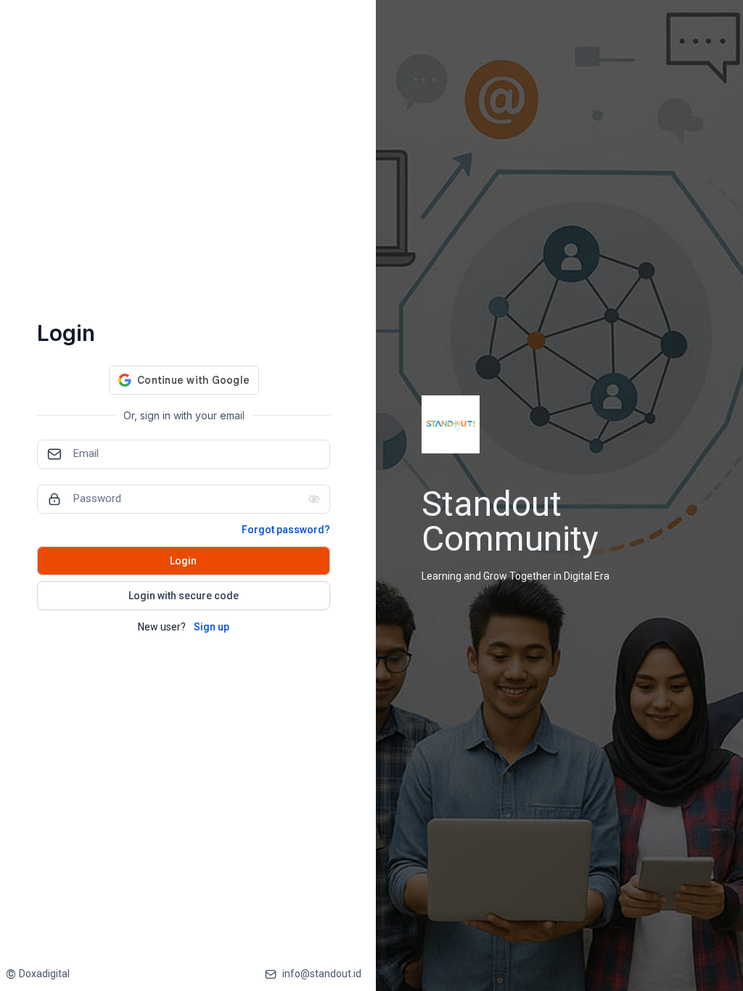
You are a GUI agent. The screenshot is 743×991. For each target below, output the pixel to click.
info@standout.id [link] (321, 973)
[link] (38, 974)
